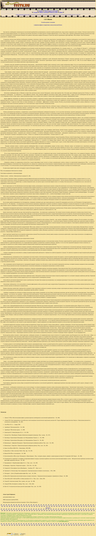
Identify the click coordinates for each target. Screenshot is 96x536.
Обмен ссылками (43, 12)
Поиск (61, 12)
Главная (41, 11)
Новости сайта (54, 12)
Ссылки (35, 12)
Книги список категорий (51, 11)
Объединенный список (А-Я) (22, 14)
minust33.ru (48, 507)
